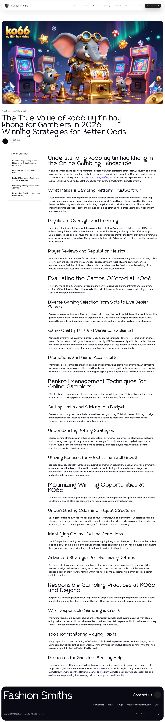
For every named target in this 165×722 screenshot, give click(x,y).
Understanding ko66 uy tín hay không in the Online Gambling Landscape (24, 163)
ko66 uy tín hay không (96, 177)
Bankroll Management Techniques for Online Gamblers (25, 179)
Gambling (6, 111)
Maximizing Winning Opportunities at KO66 (25, 187)
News (111, 704)
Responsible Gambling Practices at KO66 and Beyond (26, 194)
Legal (158, 714)
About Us (134, 714)
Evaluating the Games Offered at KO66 (25, 171)
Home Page (98, 704)
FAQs (120, 704)
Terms (151, 714)
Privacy (143, 714)
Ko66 (100, 668)
